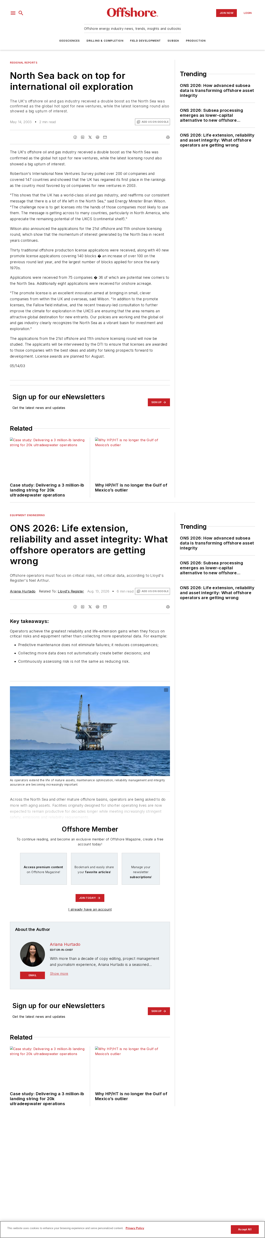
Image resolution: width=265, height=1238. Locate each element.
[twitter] (90, 137)
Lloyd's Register (71, 591)
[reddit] (97, 137)
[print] (168, 137)
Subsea (173, 40)
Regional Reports (23, 62)
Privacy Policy (135, 1228)
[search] (21, 13)
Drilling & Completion (105, 40)
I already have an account (90, 909)
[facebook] (75, 137)
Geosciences (69, 40)
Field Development (145, 40)
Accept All (244, 1229)
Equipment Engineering (27, 515)
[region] (132, 1229)
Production (196, 40)
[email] (105, 137)
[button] (13, 13)
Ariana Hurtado (23, 591)
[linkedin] (83, 137)
